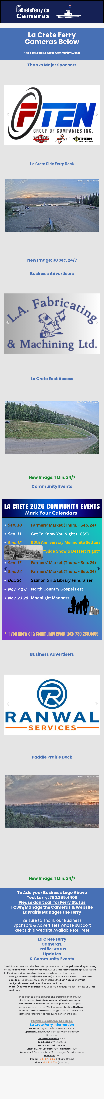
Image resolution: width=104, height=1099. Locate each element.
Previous (7, 324)
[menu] (98, 14)
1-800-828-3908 (47, 1059)
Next (96, 324)
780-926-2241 (50, 1062)
